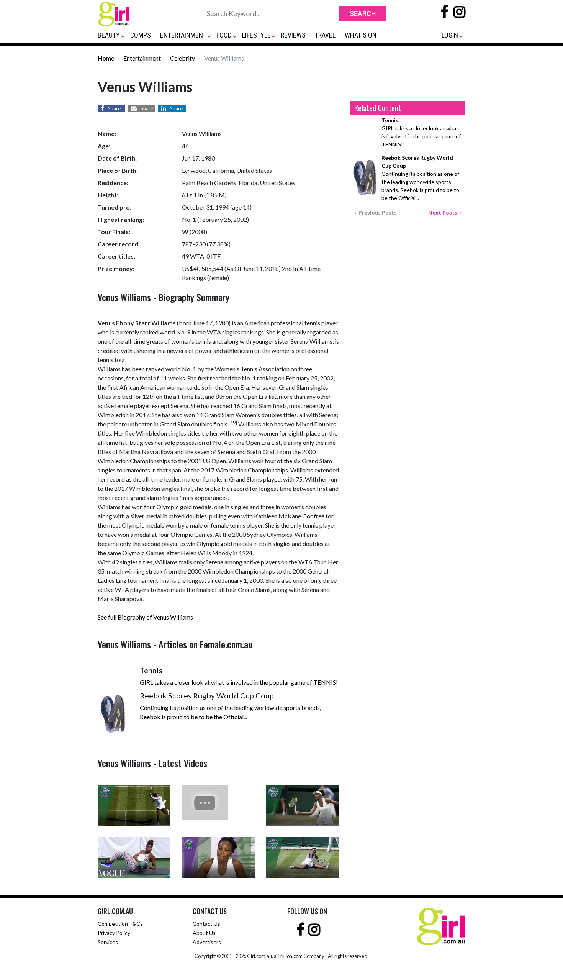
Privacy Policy (114, 933)
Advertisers (207, 942)
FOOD (224, 35)
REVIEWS (293, 35)
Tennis (151, 670)
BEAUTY (109, 35)
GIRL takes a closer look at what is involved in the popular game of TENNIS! (421, 132)
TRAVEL (325, 35)
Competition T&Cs (120, 923)
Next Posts (444, 212)
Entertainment (142, 58)
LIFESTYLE (256, 35)
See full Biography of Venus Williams (145, 617)
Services (108, 942)
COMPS (140, 35)
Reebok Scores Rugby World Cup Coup (207, 695)
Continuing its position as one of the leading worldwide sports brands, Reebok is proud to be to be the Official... (420, 177)
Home (106, 58)
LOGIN (450, 35)
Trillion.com (290, 956)
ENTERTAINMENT (183, 35)
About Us (204, 933)
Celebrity (182, 58)
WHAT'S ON (360, 35)
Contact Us (206, 923)
